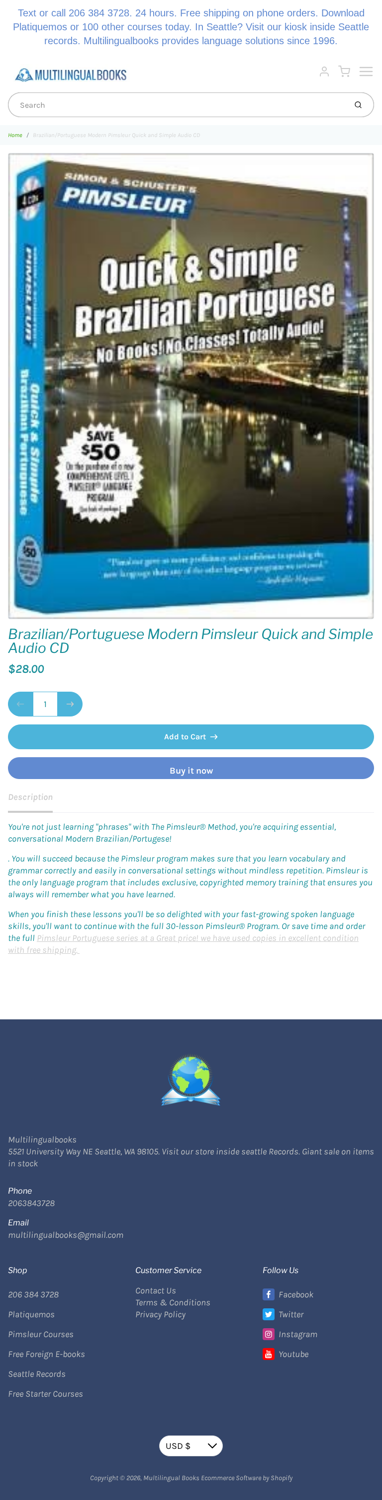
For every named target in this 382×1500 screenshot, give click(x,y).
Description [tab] (30, 796)
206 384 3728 (33, 1294)
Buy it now (191, 770)
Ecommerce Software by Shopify (246, 1478)
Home (15, 135)
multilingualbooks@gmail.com (65, 1234)
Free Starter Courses (45, 1393)
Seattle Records (37, 1373)
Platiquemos (31, 1314)
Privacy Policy (160, 1314)
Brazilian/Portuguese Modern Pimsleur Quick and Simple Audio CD (116, 135)
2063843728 (31, 1203)
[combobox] (176, 104)
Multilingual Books (171, 1478)
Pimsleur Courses (41, 1334)
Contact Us (155, 1290)
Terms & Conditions (172, 1302)
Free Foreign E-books (46, 1354)
